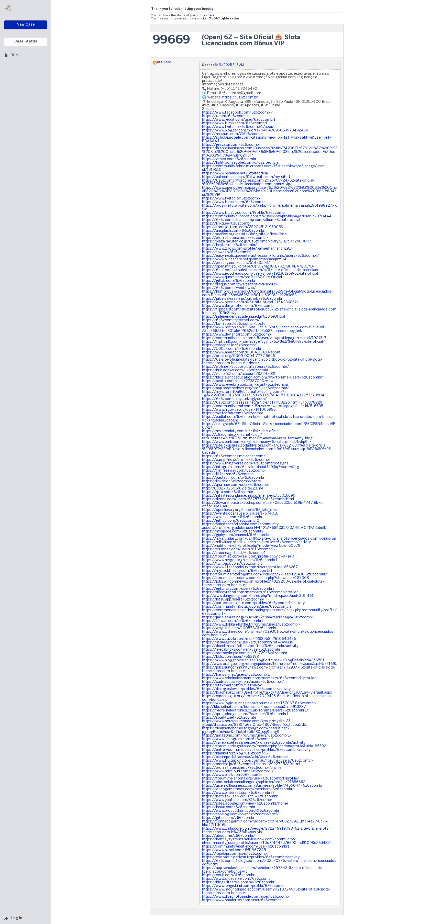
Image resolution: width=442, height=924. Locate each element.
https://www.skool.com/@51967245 (234, 850)
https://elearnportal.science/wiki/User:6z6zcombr (245, 757)
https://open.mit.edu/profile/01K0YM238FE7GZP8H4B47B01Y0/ (258, 266)
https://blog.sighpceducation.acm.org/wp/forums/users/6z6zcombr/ (262, 377)
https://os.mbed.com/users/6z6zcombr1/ (239, 549)
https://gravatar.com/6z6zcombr (231, 145)
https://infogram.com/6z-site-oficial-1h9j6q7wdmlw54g (250, 467)
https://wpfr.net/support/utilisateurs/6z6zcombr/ (245, 367)
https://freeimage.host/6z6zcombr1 (234, 553)
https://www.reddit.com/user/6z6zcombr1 (238, 119)
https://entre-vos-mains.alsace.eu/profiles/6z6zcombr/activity (256, 750)
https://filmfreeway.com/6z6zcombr (234, 470)
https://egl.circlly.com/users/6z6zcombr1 (238, 589)
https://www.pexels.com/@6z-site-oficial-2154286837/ (250, 302)
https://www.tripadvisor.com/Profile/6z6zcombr (244, 213)
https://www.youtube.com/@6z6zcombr (237, 800)
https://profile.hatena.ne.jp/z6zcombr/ (235, 238)
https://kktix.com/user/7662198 (230, 657)
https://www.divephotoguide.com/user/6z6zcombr (246, 896)
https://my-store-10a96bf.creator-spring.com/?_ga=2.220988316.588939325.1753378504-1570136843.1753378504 (263, 393)
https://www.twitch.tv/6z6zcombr (231, 198)
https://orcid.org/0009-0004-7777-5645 (238, 356)
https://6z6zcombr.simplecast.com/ (234, 456)
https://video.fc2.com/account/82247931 (239, 374)
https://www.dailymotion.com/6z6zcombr (238, 306)
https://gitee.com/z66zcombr (228, 818)
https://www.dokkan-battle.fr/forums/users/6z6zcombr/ (251, 624)
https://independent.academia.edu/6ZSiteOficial (243, 316)
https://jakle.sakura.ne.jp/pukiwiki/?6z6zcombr (242, 298)
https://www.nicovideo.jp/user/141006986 (239, 409)
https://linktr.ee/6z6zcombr (226, 223)
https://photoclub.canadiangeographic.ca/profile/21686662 (253, 782)
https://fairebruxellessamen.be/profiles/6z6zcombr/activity (253, 742)
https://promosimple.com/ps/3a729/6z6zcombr (244, 653)
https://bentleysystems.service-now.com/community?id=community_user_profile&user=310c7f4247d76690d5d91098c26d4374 (267, 841)
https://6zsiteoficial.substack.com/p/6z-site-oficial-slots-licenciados (262, 270)
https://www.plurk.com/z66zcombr (232, 775)
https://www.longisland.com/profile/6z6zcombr (243, 886)
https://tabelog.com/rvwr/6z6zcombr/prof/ (240, 814)
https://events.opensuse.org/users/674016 (240, 513)
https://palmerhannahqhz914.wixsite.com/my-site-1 (246, 177)
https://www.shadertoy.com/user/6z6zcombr (241, 900)
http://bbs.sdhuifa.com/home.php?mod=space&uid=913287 (254, 707)
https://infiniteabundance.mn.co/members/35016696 (248, 495)
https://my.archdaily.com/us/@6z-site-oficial (240, 431)
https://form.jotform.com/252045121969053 (242, 227)
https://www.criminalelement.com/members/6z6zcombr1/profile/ (259, 678)
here (211, 15)
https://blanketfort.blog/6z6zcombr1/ (235, 753)
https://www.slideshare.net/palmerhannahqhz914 (244, 259)
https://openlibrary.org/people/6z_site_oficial (241, 510)
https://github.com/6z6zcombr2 (230, 520)
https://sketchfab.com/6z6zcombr (232, 413)
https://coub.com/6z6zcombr (228, 875)
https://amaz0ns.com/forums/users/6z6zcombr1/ (247, 735)
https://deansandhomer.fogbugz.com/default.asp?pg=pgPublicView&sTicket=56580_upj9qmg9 (246, 730)
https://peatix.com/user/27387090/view (237, 381)
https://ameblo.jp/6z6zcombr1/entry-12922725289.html (251, 764)
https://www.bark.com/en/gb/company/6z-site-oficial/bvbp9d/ (257, 442)
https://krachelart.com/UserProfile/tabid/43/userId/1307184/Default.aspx (267, 692)
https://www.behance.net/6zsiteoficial (235, 173)
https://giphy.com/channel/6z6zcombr (236, 535)
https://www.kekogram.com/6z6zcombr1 (238, 739)
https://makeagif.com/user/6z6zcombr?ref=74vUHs (247, 642)
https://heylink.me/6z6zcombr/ (229, 245)
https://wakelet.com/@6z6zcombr (232, 517)
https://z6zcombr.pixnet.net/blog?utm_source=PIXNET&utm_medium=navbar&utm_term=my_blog (257, 436)
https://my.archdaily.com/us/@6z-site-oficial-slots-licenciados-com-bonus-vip (269, 538)
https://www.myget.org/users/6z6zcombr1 (239, 560)
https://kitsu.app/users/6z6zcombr (233, 599)
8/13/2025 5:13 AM (229, 65)
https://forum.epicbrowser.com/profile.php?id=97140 (248, 556)
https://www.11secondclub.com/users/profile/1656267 (250, 567)
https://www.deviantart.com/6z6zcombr (237, 334)
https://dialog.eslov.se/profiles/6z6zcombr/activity (246, 689)
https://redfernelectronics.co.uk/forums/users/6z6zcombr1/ (255, 710)
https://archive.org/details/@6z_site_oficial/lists (244, 234)
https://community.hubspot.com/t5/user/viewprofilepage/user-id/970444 (267, 216)
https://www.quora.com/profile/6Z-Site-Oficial (242, 277)
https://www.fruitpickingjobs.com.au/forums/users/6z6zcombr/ (258, 760)
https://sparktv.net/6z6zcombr (229, 717)
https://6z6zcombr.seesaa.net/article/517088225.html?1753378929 (262, 402)
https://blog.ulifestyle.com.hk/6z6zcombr (238, 882)
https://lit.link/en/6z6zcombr (227, 474)
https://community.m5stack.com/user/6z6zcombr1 (247, 606)
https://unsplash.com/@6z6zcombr (233, 230)
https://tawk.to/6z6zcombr (226, 252)
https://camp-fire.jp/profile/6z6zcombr (236, 460)
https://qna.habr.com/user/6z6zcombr (235, 485)
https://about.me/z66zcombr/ (228, 836)
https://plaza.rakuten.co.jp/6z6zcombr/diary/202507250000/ (256, 241)
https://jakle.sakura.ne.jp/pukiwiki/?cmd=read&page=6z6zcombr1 (258, 617)
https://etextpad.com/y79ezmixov (232, 685)
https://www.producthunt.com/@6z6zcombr (240, 810)
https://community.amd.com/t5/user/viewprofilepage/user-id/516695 (262, 406)
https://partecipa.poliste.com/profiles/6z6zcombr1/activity (253, 603)
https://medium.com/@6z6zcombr (232, 134)
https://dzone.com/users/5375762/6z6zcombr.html (248, 499)
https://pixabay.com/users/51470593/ (236, 263)
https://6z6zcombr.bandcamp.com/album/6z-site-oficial (251, 220)
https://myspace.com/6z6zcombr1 (232, 531)
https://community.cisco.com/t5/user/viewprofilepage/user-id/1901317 (264, 338)
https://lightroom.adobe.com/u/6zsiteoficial (240, 162)
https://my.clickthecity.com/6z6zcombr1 (237, 571)
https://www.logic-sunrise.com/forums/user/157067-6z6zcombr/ (259, 703)
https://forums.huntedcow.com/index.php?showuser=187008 (255, 578)
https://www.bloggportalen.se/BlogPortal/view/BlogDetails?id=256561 (263, 660)
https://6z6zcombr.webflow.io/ (229, 288)
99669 (171, 40)
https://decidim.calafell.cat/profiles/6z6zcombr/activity (250, 646)
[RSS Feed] (155, 62)
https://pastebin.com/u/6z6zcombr (233, 478)
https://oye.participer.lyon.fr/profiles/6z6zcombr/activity (251, 857)
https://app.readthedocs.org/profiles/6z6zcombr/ (245, 388)
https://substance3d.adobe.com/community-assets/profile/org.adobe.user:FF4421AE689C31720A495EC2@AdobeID (264, 526)
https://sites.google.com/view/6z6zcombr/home (245, 803)
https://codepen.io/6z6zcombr (229, 345)
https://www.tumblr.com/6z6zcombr (234, 202)
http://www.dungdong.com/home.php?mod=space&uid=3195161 (258, 596)
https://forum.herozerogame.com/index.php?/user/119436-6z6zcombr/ (264, 574)
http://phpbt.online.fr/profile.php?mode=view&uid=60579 (251, 546)
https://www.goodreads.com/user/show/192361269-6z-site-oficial (260, 273)
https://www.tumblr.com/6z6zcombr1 (235, 123)
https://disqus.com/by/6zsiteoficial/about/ (240, 284)
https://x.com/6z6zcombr (225, 116)
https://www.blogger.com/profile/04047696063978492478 (255, 130)
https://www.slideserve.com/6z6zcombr (237, 879)
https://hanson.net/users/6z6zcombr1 (236, 674)
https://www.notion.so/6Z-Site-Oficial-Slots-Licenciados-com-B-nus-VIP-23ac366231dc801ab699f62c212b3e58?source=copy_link (264, 329)
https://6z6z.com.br (240, 97)
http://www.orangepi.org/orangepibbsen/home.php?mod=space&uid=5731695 (269, 664)
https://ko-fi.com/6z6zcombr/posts (234, 324)
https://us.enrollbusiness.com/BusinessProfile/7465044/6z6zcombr (262, 785)
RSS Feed (164, 62)
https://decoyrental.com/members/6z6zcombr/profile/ (250, 592)
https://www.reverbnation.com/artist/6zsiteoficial (245, 384)
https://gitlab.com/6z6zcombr (229, 281)
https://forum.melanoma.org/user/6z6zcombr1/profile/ (250, 778)
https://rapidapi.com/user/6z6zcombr (235, 853)
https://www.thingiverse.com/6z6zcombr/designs (245, 463)
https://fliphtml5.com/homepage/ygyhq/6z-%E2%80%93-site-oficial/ (263, 341)
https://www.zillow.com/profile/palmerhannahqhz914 (247, 248)
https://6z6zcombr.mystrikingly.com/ (234, 399)
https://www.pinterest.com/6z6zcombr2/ (238, 793)
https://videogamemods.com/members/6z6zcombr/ (248, 789)
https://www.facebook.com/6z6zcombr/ (237, 112)
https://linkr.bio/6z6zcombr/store (231, 481)
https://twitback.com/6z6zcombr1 (232, 563)
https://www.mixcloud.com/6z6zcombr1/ (238, 771)
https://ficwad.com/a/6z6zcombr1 (232, 621)
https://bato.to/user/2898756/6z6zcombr (240, 796)
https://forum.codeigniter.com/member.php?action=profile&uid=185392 (264, 746)
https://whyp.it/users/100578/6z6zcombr (239, 628)
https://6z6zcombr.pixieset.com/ (231, 320)
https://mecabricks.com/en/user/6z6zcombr (241, 649)
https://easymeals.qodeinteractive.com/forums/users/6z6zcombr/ (260, 256)
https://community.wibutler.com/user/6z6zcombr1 (245, 846)
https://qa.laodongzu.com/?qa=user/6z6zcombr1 (245, 714)
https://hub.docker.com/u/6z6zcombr (235, 370)
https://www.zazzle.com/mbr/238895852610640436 (249, 639)
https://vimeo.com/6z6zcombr (229, 159)
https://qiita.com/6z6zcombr (227, 492)
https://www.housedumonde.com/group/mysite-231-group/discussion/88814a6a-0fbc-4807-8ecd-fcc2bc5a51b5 (254, 723)
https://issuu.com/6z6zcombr (228, 807)
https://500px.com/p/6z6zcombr (231, 349)
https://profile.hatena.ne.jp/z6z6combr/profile (241, 768)
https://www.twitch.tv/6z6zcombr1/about (238, 127)
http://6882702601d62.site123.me (232, 488)
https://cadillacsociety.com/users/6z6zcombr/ (243, 682)
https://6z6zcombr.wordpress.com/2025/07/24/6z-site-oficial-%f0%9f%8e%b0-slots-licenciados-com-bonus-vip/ (258, 182)
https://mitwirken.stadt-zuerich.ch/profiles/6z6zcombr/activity (256, 542)
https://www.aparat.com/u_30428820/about (241, 352)
